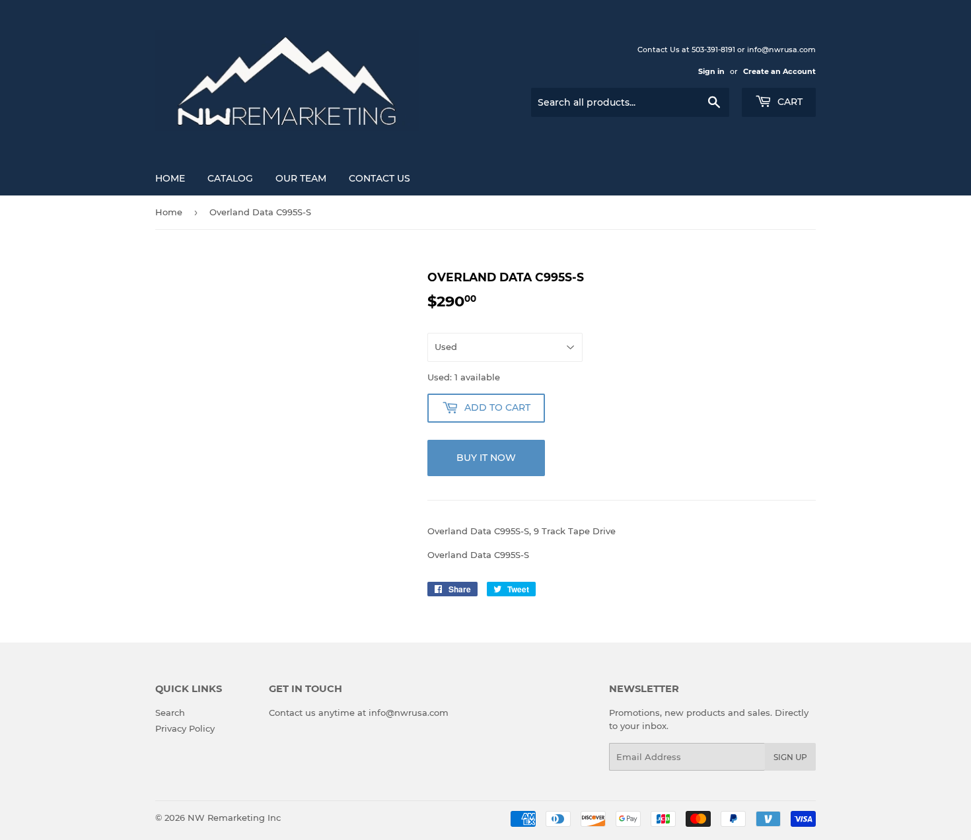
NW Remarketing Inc (234, 817)
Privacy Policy (185, 728)
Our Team (300, 178)
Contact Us (379, 178)
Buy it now (486, 458)
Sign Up (790, 757)
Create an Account (779, 71)
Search (170, 712)
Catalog (230, 178)
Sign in (711, 71)
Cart (789, 102)
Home (170, 178)
